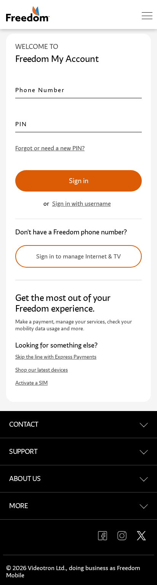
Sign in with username (81, 203)
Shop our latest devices (41, 370)
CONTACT (23, 424)
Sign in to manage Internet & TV (78, 256)
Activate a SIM (31, 383)
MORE (18, 506)
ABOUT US (25, 478)
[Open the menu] (147, 16)
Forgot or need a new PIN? (50, 148)
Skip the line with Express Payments (55, 357)
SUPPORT (23, 451)
